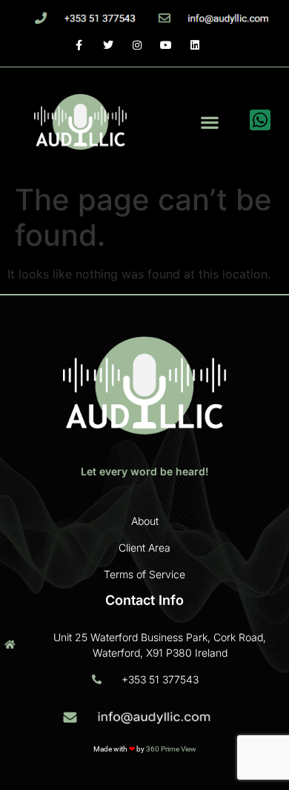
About (145, 521)
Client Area (144, 547)
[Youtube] (166, 44)
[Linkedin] (195, 44)
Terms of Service (144, 574)
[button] (209, 121)
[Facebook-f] (78, 44)
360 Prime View (171, 749)
